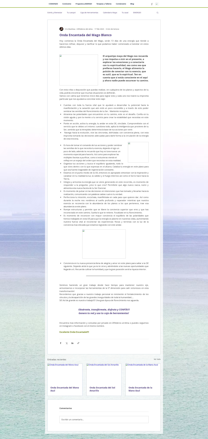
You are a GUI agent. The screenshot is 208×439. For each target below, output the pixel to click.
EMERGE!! (137, 12)
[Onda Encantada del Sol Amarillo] (104, 373)
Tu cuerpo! (71, 12)
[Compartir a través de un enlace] (78, 343)
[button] (157, 12)
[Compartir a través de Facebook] (60, 343)
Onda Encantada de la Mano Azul (140, 389)
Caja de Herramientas (89, 12)
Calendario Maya (110, 12)
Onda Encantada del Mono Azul (64, 389)
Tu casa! (125, 12)
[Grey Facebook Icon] (151, 4)
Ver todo (157, 359)
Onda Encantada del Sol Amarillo (102, 389)
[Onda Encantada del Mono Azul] (65, 373)
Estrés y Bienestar (54, 12)
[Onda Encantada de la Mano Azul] (143, 373)
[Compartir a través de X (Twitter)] (66, 343)
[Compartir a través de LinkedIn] (72, 343)
